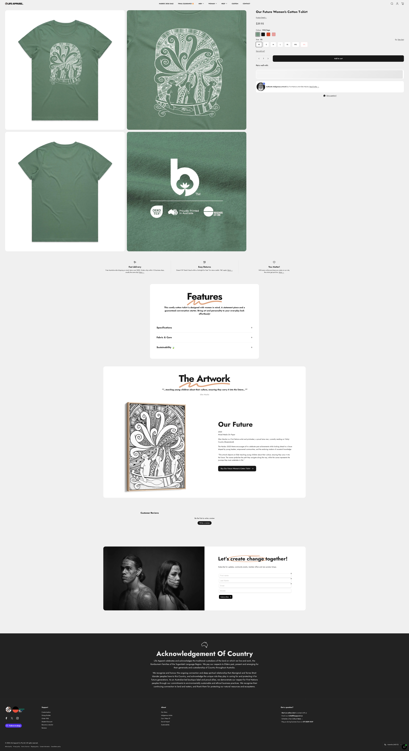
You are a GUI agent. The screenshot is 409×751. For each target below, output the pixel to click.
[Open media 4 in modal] (186, 191)
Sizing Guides (46, 715)
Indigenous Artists (166, 715)
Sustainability (165, 725)
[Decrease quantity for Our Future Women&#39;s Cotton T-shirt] (258, 58)
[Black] (263, 34)
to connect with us (294, 713)
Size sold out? (260, 51)
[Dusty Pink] (274, 34)
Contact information (45, 746)
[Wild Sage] (258, 34)
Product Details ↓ (261, 17)
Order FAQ (45, 718)
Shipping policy (35, 746)
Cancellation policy (56, 746)
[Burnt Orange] (268, 34)
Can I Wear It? (165, 718)
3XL (304, 44)
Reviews (44, 728)
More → (141, 272)
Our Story (164, 712)
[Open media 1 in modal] (65, 70)
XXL (295, 44)
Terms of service (25, 746)
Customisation (46, 712)
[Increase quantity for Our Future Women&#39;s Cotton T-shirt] (268, 58)
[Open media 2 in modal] (186, 70)
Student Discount (47, 722)
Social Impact (165, 722)
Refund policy (8, 746)
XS (259, 44)
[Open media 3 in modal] (65, 191)
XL (287, 44)
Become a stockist (47, 725)
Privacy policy (16, 746)
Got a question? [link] (331, 96)
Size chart (401, 40)
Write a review (204, 523)
